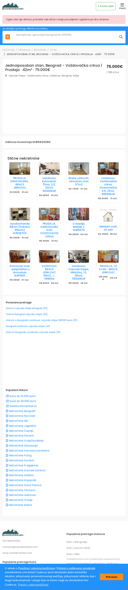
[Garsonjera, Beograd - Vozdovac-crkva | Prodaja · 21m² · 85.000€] (49, 214)
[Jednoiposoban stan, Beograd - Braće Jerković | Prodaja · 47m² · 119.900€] (19, 256)
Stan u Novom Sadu (78, 548)
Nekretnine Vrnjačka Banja (26, 441)
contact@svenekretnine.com (20, 547)
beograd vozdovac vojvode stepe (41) (28, 326)
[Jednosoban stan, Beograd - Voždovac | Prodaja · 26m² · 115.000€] (78, 256)
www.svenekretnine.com (17, 553)
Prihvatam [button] (111, 577)
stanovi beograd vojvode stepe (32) (27, 314)
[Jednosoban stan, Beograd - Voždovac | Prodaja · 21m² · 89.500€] (108, 168)
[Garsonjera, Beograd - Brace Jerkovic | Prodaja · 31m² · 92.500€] (19, 168)
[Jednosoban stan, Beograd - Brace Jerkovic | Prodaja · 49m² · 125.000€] (108, 256)
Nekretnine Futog (20, 455)
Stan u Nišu (73, 554)
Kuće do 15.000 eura (22, 396)
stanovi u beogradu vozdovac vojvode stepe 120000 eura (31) (41, 320)
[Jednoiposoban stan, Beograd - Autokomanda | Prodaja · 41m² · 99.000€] (19, 214)
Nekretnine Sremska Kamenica (28, 451)
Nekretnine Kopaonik (22, 480)
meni (122, 8)
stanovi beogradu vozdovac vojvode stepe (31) (33, 332)
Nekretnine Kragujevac (23, 465)
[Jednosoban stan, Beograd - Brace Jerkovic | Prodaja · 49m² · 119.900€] (49, 256)
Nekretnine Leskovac (22, 495)
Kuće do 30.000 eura (22, 401)
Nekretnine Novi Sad (21, 416)
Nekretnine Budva (20, 505)
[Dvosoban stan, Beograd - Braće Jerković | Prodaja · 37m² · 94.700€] (78, 168)
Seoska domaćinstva (23, 406)
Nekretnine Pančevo (22, 490)
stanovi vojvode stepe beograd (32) (27, 308)
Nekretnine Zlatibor (21, 475)
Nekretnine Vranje (20, 500)
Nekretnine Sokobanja (23, 446)
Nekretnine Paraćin (21, 436)
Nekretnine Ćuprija (20, 431)
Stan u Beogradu (76, 542)
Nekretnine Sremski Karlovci (27, 470)
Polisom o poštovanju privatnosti (76, 568)
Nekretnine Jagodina (22, 426)
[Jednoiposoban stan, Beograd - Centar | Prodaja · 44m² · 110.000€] (78, 214)
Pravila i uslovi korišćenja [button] (33, 584)
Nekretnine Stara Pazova (24, 485)
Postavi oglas (107, 6)
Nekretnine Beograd (21, 411)
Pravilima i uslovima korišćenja (36, 568)
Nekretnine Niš (18, 421)
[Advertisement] (64, 108)
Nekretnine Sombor (21, 460)
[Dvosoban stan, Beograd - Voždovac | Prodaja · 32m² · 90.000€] (49, 168)
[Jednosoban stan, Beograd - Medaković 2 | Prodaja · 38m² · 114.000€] (108, 215)
